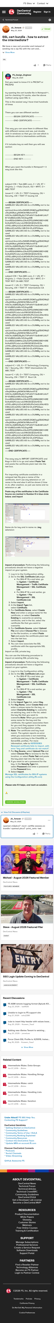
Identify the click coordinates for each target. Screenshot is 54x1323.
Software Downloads (27, 1250)
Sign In (47, 11)
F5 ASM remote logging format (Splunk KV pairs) (28, 1004)
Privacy (37, 1299)
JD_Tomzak (16, 28)
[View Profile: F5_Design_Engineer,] (8, 76)
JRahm (23, 1068)
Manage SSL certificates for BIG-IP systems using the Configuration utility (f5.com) (26, 775)
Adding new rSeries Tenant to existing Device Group (26, 1030)
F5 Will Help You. (19, 1117)
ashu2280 (25, 1015)
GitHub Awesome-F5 (14, 1160)
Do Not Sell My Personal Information (27, 1308)
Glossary (27, 1219)
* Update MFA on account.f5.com (20, 1143)
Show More (10, 52)
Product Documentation (27, 1214)
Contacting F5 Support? (16, 1120)
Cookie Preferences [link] (27, 1313)
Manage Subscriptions (27, 1242)
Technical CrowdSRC (27, 1191)
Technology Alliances (27, 1267)
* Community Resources (15, 1138)
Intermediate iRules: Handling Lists (25, 1092)
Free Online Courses (27, 1228)
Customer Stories (27, 1222)
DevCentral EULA (27, 1197)
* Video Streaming (13, 1156)
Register (37, 11)
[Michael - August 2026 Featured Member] (27, 859)
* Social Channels (12, 1153)
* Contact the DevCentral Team (19, 1140)
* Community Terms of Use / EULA (20, 1133)
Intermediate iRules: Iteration (22, 1101)
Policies (29, 1299)
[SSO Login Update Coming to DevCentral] (27, 958)
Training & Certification (27, 1230)
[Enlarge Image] (27, 513)
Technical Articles (27, 1189)
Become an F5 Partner (27, 1270)
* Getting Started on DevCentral (19, 1127)
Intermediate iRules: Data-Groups (24, 1065)
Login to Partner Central (27, 1273)
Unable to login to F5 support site (24, 1012)
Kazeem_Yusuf (28, 1024)
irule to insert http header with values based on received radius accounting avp (29, 1021)
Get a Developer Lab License (27, 1200)
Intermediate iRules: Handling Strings (26, 1074)
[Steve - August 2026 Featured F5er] (27, 909)
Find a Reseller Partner (27, 1264)
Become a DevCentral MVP (27, 1202)
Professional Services (27, 1245)
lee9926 (25, 1007)
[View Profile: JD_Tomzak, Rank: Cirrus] (6, 29)
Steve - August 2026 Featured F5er (23, 927)
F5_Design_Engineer (21, 75)
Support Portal (27, 1253)
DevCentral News (10, 882)
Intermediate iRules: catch (20, 1083)
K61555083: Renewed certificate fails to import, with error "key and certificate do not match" (30, 746)
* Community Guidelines (16, 1130)
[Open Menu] (50, 20)
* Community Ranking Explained (19, 1135)
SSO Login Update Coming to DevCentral (26, 977)
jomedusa (26, 1033)
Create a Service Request (27, 1247)
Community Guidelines (27, 1194)
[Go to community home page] (20, 12)
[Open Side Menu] (4, 12)
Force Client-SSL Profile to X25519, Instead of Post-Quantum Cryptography (29, 1039)
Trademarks (18, 1299)
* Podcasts (9, 1150)
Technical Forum (11, 20)
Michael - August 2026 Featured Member (26, 878)
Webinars (27, 1225)
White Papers (27, 1217)
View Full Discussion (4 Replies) (17, 812)
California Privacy (27, 1303)
